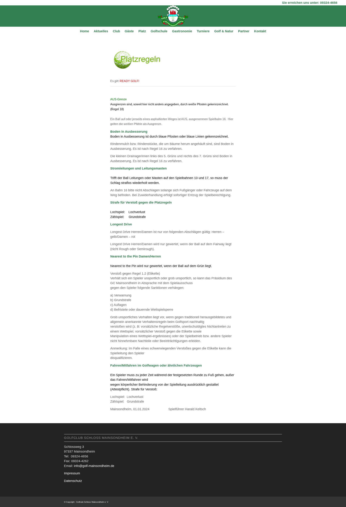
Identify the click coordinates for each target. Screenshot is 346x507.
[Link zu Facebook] (274, 501)
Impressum (72, 473)
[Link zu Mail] (279, 501)
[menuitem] (84, 31)
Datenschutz (73, 481)
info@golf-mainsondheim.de (94, 466)
